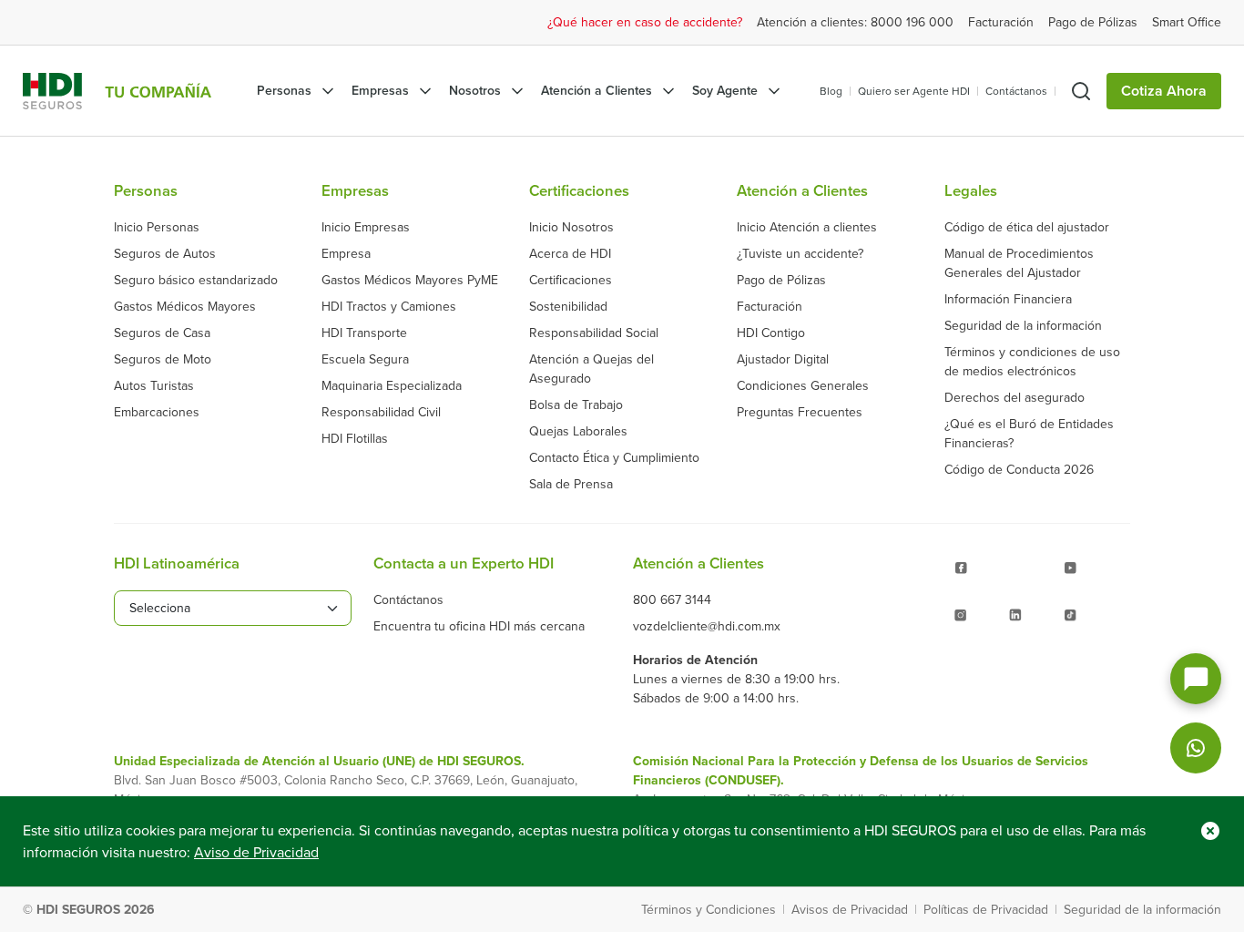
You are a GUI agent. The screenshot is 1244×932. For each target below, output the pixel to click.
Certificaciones (570, 280)
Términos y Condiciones (708, 909)
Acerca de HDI (570, 253)
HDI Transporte (364, 333)
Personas (284, 90)
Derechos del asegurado (1014, 397)
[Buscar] (1081, 91)
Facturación (1001, 22)
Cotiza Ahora (1164, 91)
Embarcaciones (156, 412)
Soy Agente (725, 90)
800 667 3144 (672, 600)
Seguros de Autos (165, 253)
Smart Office (1186, 22)
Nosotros (475, 90)
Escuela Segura (365, 359)
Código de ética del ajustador (1026, 227)
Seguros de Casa (162, 333)
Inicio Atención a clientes (807, 227)
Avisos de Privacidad (849, 909)
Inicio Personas (156, 227)
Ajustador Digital (783, 359)
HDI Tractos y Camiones (388, 306)
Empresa (346, 253)
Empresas (380, 90)
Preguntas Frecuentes (799, 412)
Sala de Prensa (571, 484)
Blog (831, 91)
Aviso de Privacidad (256, 853)
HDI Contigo (771, 333)
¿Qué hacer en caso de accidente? (644, 22)
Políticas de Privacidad (985, 909)
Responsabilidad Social (593, 333)
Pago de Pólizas (1092, 22)
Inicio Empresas (365, 227)
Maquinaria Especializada (391, 386)
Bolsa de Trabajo (576, 405)
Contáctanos (1016, 91)
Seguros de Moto (162, 359)
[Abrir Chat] (1195, 678)
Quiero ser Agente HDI (914, 91)
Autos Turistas (154, 386)
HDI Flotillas (354, 438)
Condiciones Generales (803, 386)
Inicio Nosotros (571, 227)
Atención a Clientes (596, 90)
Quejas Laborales (578, 431)
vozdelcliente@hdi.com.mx (706, 626)
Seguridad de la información (1023, 325)
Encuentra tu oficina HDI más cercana (479, 626)
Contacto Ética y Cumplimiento (614, 458)
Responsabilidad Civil (381, 412)
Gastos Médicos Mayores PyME (409, 280)
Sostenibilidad (568, 306)
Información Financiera (1008, 299)
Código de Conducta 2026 (1019, 469)
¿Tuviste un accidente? (800, 253)
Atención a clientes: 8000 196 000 (855, 22)
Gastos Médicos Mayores (185, 306)
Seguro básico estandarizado (196, 280)
